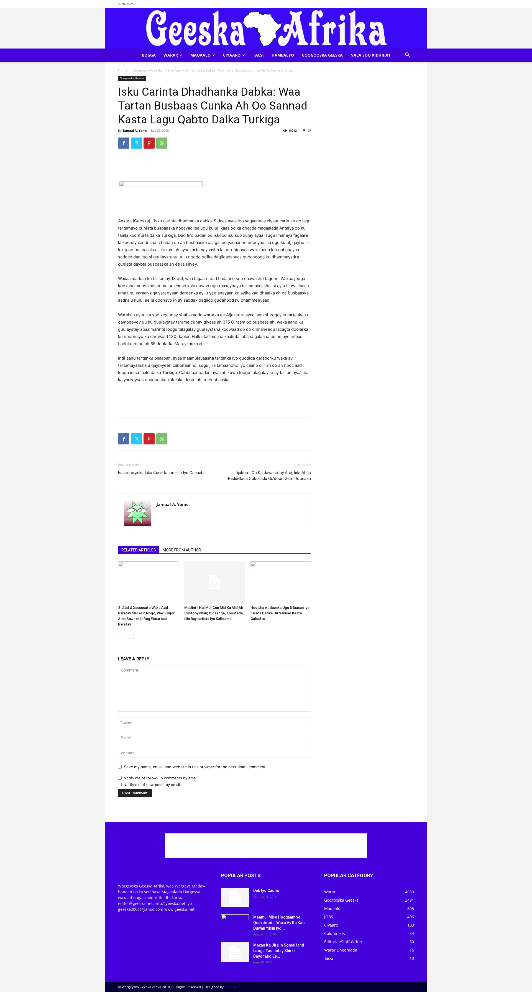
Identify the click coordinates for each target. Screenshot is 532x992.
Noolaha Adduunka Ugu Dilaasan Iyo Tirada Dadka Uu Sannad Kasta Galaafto (280, 613)
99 (309, 130)
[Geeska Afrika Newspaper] (266, 28)
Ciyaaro (232, 55)
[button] (407, 55)
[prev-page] (121, 635)
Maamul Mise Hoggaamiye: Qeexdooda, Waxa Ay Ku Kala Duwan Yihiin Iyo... (279, 922)
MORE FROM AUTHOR (182, 550)
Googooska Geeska (322, 55)
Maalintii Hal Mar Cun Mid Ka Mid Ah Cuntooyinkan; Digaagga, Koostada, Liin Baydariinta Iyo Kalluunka (214, 613)
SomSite (230, 987)
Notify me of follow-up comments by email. (161, 778)
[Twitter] (136, 143)
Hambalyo (283, 55)
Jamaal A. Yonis (135, 130)
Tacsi (258, 55)
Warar (170, 55)
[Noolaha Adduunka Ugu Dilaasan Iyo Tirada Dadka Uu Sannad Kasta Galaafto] (280, 582)
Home (122, 70)
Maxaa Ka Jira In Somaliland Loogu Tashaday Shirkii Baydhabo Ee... (278, 950)
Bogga (149, 55)
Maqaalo (200, 55)
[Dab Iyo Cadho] (235, 897)
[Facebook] (123, 143)
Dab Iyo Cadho (266, 890)
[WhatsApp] (161, 143)
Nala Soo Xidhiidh (370, 55)
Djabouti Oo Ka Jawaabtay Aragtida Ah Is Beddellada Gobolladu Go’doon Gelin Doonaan (269, 475)
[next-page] (130, 635)
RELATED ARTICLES (138, 550)
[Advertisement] (214, 167)
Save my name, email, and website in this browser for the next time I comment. (195, 766)
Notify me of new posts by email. (152, 784)
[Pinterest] (149, 143)
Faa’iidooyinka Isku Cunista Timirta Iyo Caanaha (162, 472)
